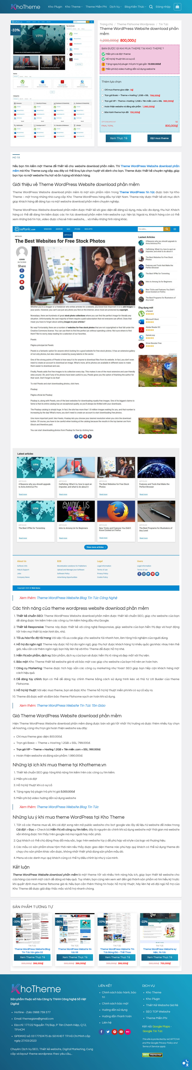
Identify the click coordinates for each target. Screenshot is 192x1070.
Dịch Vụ (115, 6)
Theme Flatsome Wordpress (136, 24)
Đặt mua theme (159, 138)
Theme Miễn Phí (96, 6)
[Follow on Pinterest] (115, 1032)
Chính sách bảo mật (115, 1003)
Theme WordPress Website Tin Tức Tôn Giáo (71, 705)
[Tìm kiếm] (151, 6)
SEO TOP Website (158, 1011)
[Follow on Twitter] (108, 1032)
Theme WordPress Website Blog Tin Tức (68, 807)
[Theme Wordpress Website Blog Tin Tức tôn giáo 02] (32, 928)
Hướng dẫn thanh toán (117, 1016)
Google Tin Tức (153, 1031)
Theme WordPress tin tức (137, 192)
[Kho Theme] (25, 7)
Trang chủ (106, 24)
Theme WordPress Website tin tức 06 (75, 950)
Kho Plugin (55, 6)
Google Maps (161, 1026)
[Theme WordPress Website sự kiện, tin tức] (160, 928)
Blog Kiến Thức (134, 6)
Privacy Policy (166, 1043)
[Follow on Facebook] (102, 1032)
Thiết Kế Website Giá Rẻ (162, 1005)
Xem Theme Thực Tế (32, 957)
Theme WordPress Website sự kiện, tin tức (159, 950)
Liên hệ (106, 1022)
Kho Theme (73, 6)
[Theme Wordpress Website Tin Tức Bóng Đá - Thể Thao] (117, 928)
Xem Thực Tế (118, 138)
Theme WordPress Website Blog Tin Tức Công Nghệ (77, 598)
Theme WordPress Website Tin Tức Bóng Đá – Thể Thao (117, 950)
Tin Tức (163, 24)
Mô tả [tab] (16, 157)
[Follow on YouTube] (121, 1032)
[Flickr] (128, 1032)
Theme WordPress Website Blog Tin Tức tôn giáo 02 (32, 950)
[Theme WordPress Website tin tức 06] (75, 928)
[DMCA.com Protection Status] (152, 1054)
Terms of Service (150, 1046)
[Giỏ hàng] (177, 6)
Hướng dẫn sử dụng (114, 1009)
